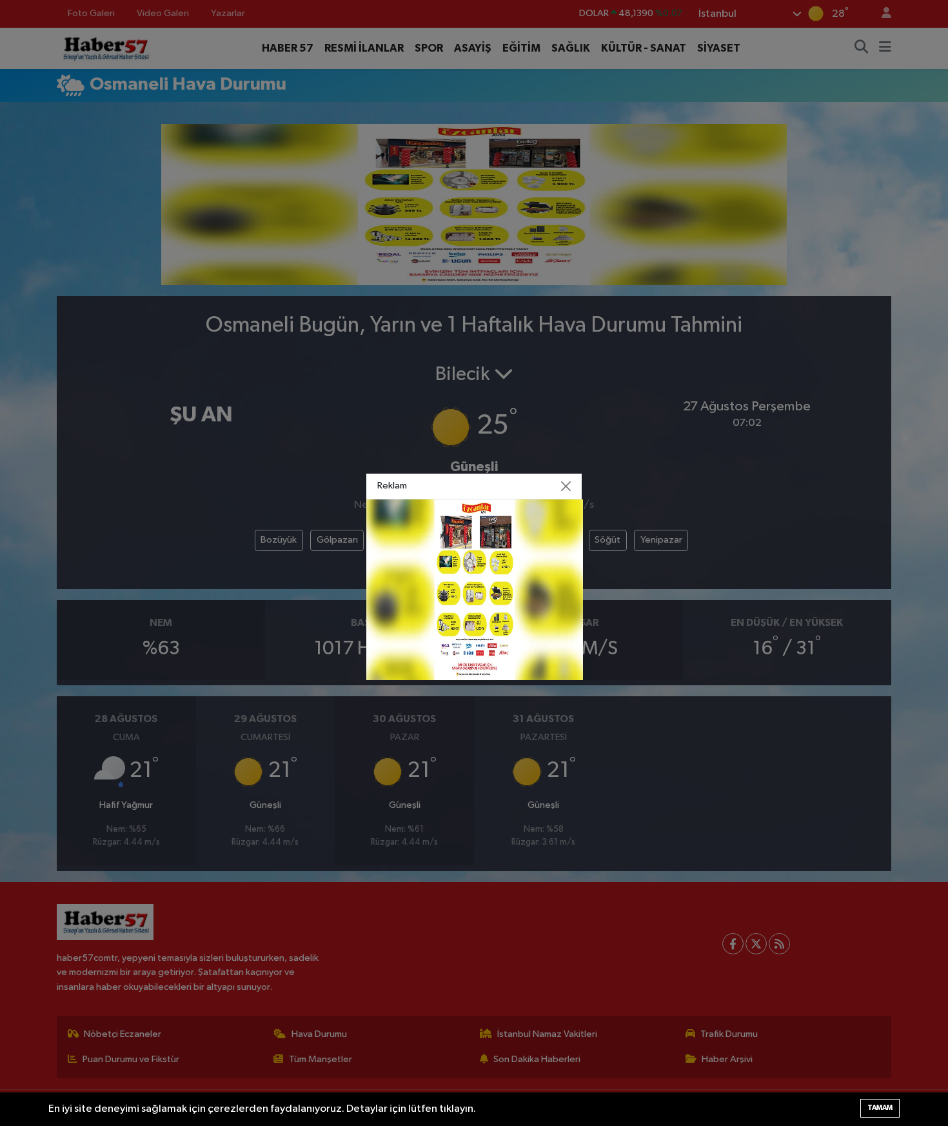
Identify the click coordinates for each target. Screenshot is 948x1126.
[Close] (566, 486)
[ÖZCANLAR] (474, 589)
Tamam (880, 1107)
